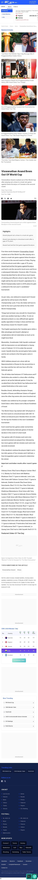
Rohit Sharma (9, 726)
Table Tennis (26, 852)
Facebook (8, 582)
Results (23, 796)
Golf (14, 847)
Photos (23, 799)
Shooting (6, 852)
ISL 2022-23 (6, 818)
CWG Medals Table (11, 707)
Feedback (20, 861)
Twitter (23, 582)
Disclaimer (29, 861)
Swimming (15, 852)
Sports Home (4, 26)
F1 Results (21, 580)
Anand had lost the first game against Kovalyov (17, 266)
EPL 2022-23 (24, 818)
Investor (3, 864)
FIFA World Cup (10, 702)
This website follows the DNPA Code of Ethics (14, 871)
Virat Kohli (8, 712)
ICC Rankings (9, 721)
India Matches (6, 14)
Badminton (6, 847)
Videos (15, 6)
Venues (5, 808)
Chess (3, 6)
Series (22, 794)
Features (23, 802)
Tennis (14, 843)
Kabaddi (28, 847)
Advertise (4, 861)
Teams (5, 805)
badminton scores (12, 580)
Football (17, 578)
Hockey (22, 843)
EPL (4, 17)
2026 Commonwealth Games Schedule (16, 716)
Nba (21, 847)
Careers (25, 864)
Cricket (12, 578)
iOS (9, 587)
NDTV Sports (29, 580)
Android (3, 587)
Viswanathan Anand (27, 251)
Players (23, 805)
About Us (12, 861)
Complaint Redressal (14, 864)
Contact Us (4, 867)
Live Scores (6, 794)
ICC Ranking (24, 808)
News (10, 6)
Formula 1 (6, 843)
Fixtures (5, 796)
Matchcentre (6, 833)
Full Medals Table (19, 660)
